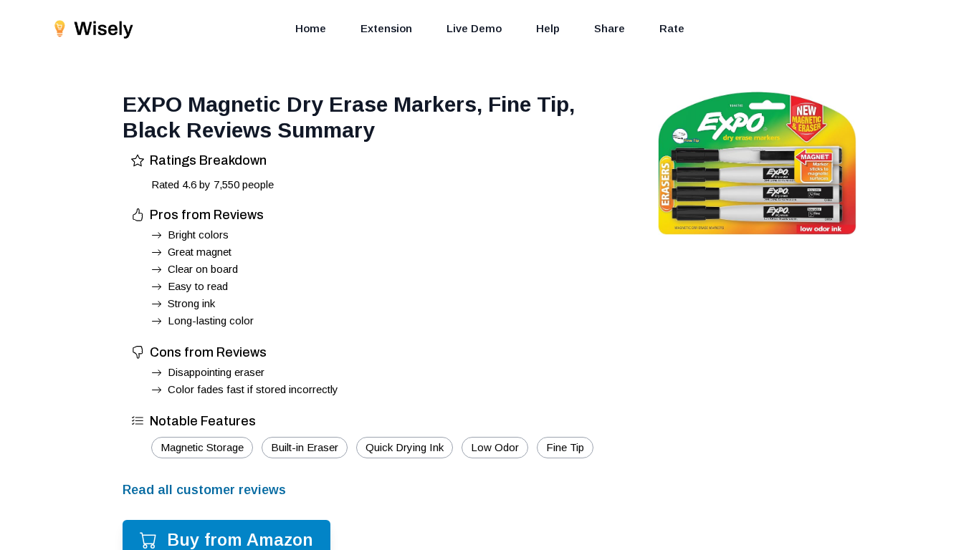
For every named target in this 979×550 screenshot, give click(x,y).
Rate (671, 28)
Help (548, 28)
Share (609, 28)
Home (310, 28)
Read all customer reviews (204, 490)
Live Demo (474, 28)
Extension (386, 28)
